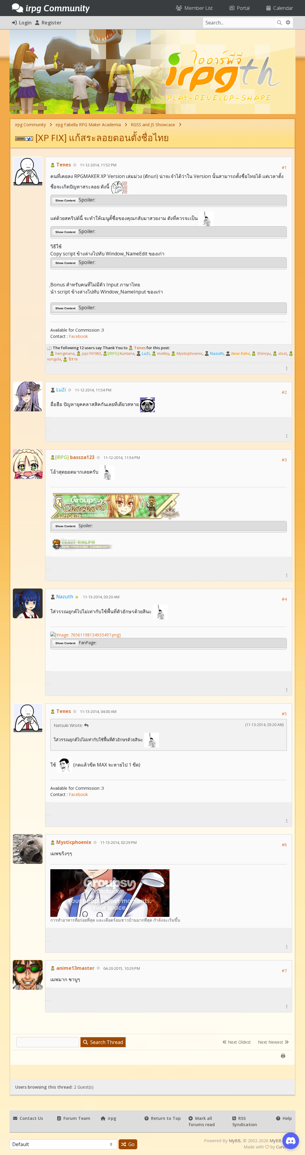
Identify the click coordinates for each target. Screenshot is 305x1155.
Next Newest (271, 1042)
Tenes (63, 164)
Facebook (78, 336)
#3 (284, 460)
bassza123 (74, 457)
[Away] (76, 596)
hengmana (64, 353)
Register (50, 22)
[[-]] (49, 347)
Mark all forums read (202, 1121)
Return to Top (165, 1118)
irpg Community (30, 124)
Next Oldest (239, 1042)
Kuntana (121, 353)
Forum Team (75, 1118)
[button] (287, 368)
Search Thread (105, 1042)
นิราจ (73, 359)
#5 (284, 714)
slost (282, 353)
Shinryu (263, 353)
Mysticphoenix (189, 353)
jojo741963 (91, 353)
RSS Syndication (244, 1121)
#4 (284, 599)
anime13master (74, 968)
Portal (242, 7)
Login (24, 22)
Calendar (282, 7)
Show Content (65, 200)
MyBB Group (282, 1140)
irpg (110, 1118)
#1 (284, 167)
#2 (284, 392)
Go (130, 1144)
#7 (284, 970)
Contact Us (30, 1118)
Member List (197, 7)
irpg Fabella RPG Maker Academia (88, 124)
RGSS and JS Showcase (153, 124)
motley (162, 353)
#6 (284, 844)
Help (286, 1118)
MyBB (235, 1140)
